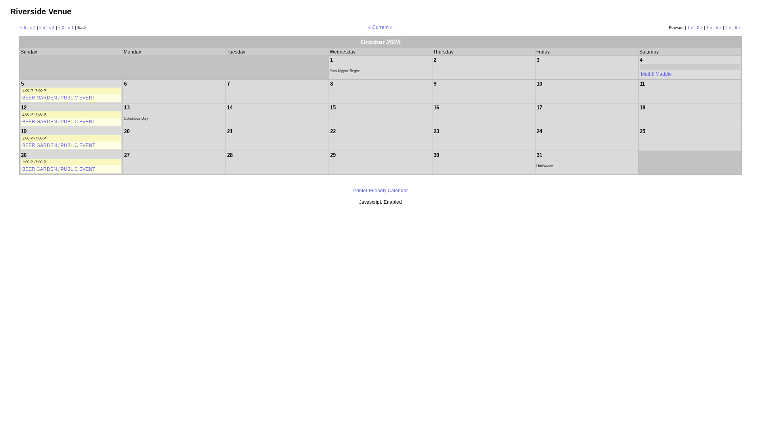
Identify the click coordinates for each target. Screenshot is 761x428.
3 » (709, 27)
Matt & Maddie (656, 74)
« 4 (42, 27)
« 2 (61, 27)
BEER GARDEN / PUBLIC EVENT (58, 98)
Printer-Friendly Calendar (380, 190)
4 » (719, 27)
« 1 (71, 27)
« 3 (52, 27)
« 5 (33, 27)
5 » (728, 27)
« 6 (23, 27)
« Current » (380, 27)
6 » (738, 27)
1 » (690, 27)
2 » (700, 27)
